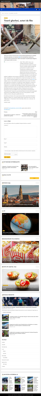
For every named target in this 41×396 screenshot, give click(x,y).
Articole (3, 344)
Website (5, 146)
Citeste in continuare (7, 312)
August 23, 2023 (10, 289)
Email (5, 142)
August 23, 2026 (10, 308)
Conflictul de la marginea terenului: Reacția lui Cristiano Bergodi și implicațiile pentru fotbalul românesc (24, 333)
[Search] (39, 10)
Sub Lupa (5, 364)
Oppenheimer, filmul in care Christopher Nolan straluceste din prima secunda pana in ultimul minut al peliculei (19, 259)
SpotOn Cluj (4, 201)
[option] (20, 196)
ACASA (3, 342)
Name (5, 138)
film (19, 57)
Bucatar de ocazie (5, 286)
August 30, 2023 (10, 261)
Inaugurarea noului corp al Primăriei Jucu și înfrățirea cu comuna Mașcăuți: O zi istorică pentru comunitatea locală (23, 325)
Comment (6, 125)
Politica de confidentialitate (18, 394)
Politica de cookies (25, 394)
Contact (3, 366)
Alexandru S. (5, 261)
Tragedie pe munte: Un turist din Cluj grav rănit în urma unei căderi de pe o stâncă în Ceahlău (24, 317)
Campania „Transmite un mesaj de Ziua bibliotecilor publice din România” (10, 167)
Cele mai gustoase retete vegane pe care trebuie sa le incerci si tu (20, 288)
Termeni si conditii (10, 394)
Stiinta (4, 351)
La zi (3, 349)
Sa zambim (5, 357)
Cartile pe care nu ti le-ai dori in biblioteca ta (14, 232)
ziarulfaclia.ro (7, 109)
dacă (33, 79)
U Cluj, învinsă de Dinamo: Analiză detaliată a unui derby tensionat (19, 307)
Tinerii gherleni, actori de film (15, 108)
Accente (4, 230)
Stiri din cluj (4, 347)
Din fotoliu (4, 257)
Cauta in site (6, 175)
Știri (3, 304)
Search (34, 178)
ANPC (29, 394)
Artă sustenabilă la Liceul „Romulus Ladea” (34, 167)
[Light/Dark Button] (37, 9)
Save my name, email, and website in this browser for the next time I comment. (20, 150)
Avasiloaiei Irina (5, 308)
